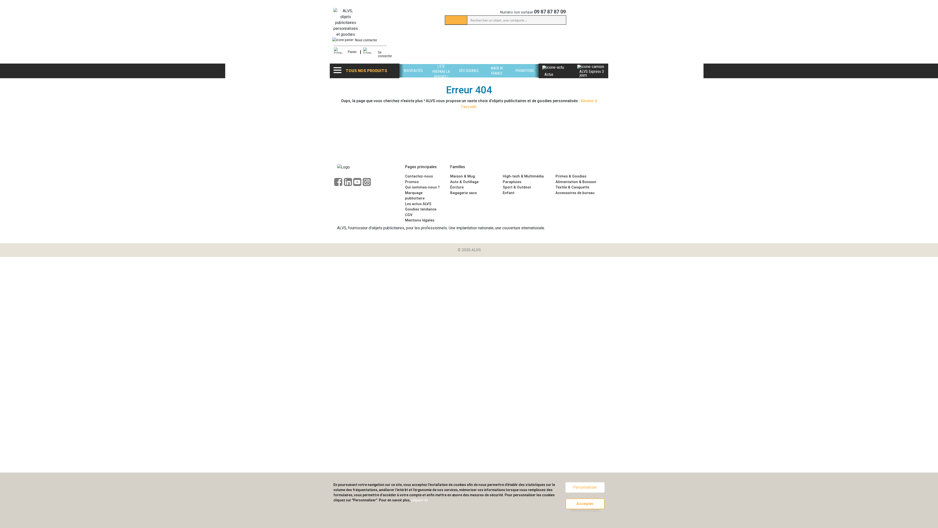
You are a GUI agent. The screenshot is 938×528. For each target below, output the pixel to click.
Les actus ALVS (418, 204)
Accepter (585, 503)
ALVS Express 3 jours (591, 73)
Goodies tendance (420, 209)
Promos (412, 182)
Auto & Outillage (464, 182)
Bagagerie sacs (463, 193)
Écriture (457, 187)
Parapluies (512, 182)
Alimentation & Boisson (575, 182)
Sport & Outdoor (517, 187)
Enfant (508, 193)
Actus (548, 74)
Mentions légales (419, 220)
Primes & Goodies (570, 176)
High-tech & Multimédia (523, 176)
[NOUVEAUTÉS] (413, 76)
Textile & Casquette (572, 187)
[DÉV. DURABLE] (469, 76)
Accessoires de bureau (575, 193)
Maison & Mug (462, 176)
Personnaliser (585, 487)
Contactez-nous (419, 176)
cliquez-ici (419, 500)
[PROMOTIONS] (525, 76)
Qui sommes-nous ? (422, 187)
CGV (409, 215)
